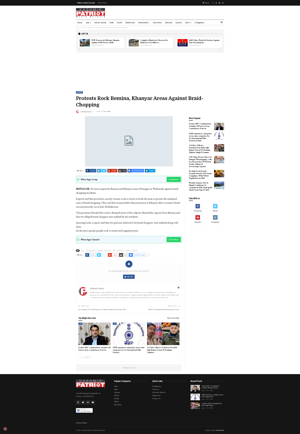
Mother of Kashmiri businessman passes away (164, 309)
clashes (127, 250)
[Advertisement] (150, 70)
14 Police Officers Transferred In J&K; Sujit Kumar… (212, 404)
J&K (87, 23)
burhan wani (120, 250)
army (82, 250)
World (119, 23)
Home (79, 23)
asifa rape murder (90, 250)
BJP (114, 250)
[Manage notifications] (5, 429)
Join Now (174, 179)
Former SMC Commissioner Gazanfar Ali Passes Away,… (210, 387)
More (187, 23)
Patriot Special (100, 23)
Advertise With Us (159, 392)
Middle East (130, 23)
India (111, 23)
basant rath (108, 250)
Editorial (168, 23)
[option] (150, 43)
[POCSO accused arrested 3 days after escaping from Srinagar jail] (134, 43)
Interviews (157, 23)
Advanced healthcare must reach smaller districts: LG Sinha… (202, 41)
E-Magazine (199, 23)
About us (155, 389)
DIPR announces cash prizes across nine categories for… (212, 396)
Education (118, 405)
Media (116, 401)
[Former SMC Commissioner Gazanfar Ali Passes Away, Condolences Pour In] (94, 334)
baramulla (100, 250)
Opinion (178, 23)
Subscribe (130, 277)
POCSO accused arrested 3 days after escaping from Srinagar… (155, 41)
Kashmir (79, 92)
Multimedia (143, 23)
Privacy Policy (102, 3)
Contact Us (156, 398)
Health (116, 398)
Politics (116, 395)
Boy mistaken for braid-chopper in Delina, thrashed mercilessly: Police (102, 309)
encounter (134, 250)
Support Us (156, 395)
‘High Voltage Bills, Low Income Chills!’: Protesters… (104, 41)
